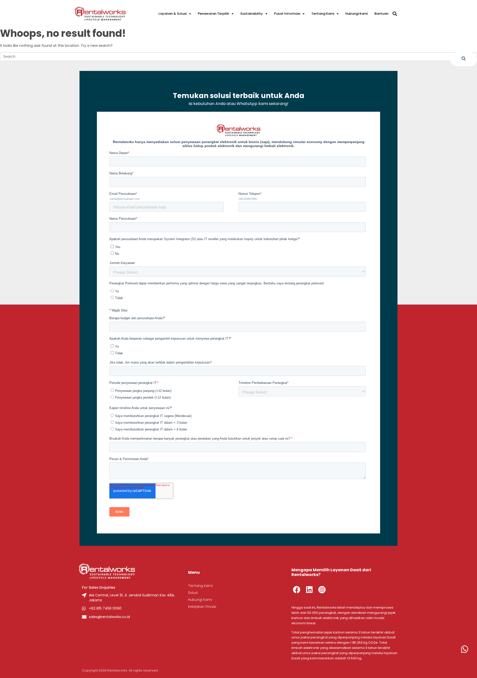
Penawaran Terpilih (213, 13)
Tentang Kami (322, 13)
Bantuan (381, 13)
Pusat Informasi (287, 13)
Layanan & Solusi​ (173, 13)
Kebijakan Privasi (202, 606)
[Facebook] (296, 589)
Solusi (193, 592)
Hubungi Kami (356, 13)
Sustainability (251, 13)
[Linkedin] (309, 589)
